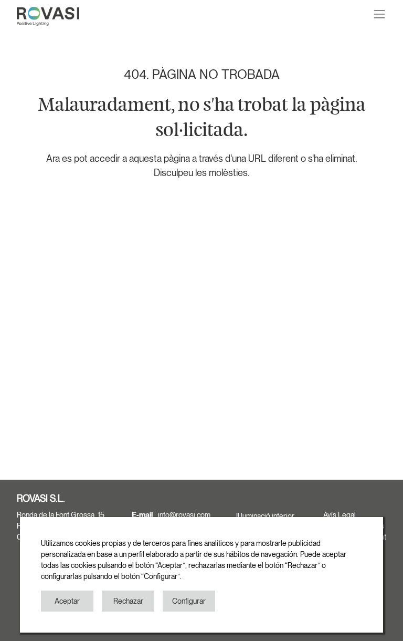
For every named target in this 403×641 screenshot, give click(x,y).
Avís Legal (339, 515)
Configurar (189, 601)
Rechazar (128, 601)
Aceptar (67, 601)
